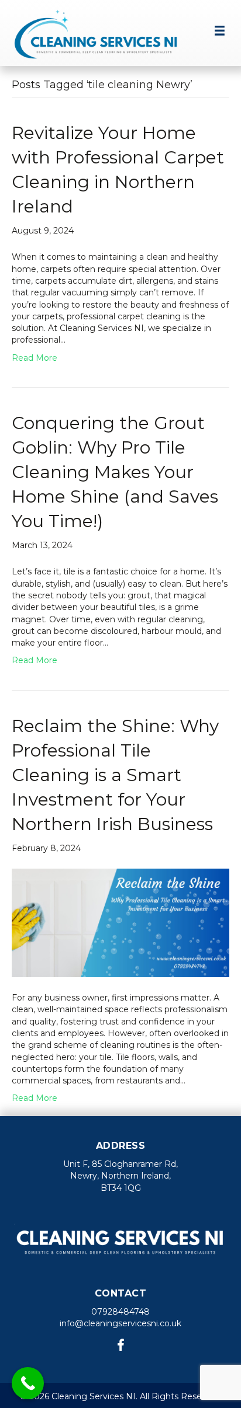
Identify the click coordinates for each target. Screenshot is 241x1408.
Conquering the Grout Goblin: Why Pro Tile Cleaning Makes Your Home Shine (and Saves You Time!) (115, 472)
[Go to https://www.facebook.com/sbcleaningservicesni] (120, 1346)
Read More (34, 358)
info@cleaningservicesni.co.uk (120, 1323)
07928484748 (120, 1311)
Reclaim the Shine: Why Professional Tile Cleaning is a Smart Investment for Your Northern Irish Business (115, 775)
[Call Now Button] (28, 1383)
